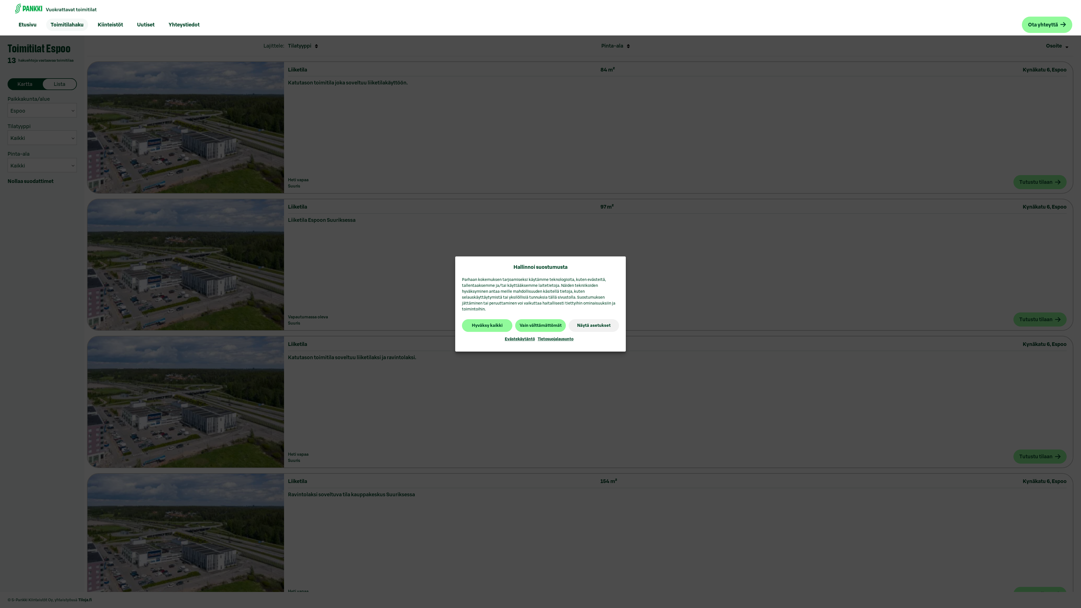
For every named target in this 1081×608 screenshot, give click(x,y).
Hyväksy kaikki (487, 325)
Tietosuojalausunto (555, 338)
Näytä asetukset (594, 325)
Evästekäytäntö (520, 338)
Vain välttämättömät (541, 325)
